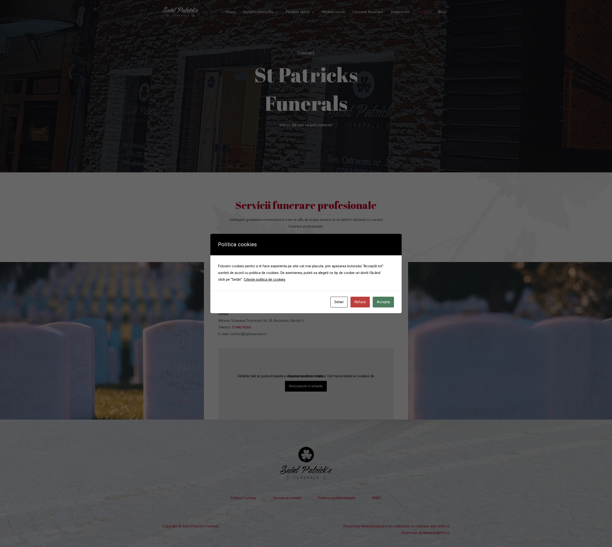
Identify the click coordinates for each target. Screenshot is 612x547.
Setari (339, 302)
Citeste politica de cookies (264, 279)
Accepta (383, 302)
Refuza (360, 302)
